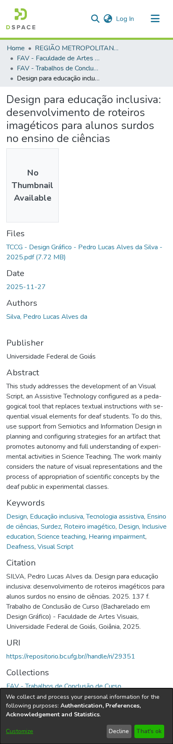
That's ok (149, 731)
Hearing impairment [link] (117, 536)
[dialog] (86, 716)
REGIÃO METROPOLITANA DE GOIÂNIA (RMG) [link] (77, 48)
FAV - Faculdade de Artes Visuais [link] (59, 58)
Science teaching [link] (61, 536)
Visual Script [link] (55, 546)
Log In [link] (125, 18)
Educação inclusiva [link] (56, 516)
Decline (119, 731)
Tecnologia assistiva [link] (115, 516)
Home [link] (16, 48)
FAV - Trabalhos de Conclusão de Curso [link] (59, 68)
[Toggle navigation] (155, 19)
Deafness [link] (20, 546)
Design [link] (16, 516)
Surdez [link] (51, 526)
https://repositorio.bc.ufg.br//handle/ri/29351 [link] (70, 656)
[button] (20, 18)
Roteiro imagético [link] (89, 526)
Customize (19, 731)
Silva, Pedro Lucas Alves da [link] (46, 316)
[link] (63, 686)
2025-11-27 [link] (26, 287)
